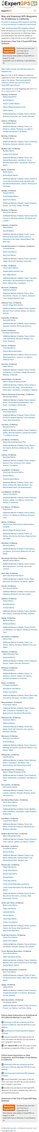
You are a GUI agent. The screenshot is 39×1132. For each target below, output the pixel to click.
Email (34, 1128)
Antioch (6, 313)
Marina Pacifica (8, 852)
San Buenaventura (19, 281)
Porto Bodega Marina (10, 196)
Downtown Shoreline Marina (13, 472)
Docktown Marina (9, 720)
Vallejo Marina (8, 987)
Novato (5, 206)
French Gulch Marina (10, 268)
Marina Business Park (10, 654)
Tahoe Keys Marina (10, 919)
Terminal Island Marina (11, 479)
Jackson (20, 357)
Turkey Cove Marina (10, 692)
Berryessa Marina (9, 427)
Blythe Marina (8, 172)
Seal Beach (22, 160)
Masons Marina (8, 193)
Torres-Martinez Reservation (13, 181)
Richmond (6, 144)
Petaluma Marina (9, 657)
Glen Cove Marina (9, 255)
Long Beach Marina (10, 848)
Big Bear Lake (29, 181)
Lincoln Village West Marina (13, 305)
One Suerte (7, 448)
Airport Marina (8, 601)
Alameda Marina (8, 604)
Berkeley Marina (8, 138)
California (29, 75)
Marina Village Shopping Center (14, 107)
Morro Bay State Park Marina (13, 575)
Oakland (33, 114)
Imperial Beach (26, 239)
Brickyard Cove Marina (11, 738)
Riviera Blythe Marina (10, 175)
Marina (32, 445)
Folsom (15, 296)
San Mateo (28, 218)
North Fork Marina (9, 972)
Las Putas (12, 206)
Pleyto (32, 579)
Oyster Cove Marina (10, 937)
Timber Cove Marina (10, 922)
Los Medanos (14, 515)
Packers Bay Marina (10, 874)
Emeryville (14, 116)
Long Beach (23, 162)
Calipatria (33, 179)
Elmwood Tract (8, 359)
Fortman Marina (8, 608)
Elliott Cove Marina (10, 252)
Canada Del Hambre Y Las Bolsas (15, 131)
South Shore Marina (10, 806)
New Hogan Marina (10, 412)
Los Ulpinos (28, 129)
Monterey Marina (9, 545)
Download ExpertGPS (9, 50)
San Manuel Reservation (11, 184)
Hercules (28, 144)
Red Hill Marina (8, 231)
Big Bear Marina (8, 151)
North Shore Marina (10, 802)
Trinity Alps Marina (9, 881)
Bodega (26, 339)
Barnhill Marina (8, 100)
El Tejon (32, 975)
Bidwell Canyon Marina (11, 560)
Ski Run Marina (8, 915)
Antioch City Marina (10, 494)
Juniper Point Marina (10, 154)
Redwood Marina (9, 723)
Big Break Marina (9, 620)
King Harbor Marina (10, 705)
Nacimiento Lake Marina (11, 688)
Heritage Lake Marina (10, 685)
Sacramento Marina (10, 1002)
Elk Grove (33, 355)
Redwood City (25, 448)
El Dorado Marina (9, 348)
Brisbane (6, 116)
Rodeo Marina (8, 366)
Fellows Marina (8, 476)
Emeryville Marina (9, 320)
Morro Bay (33, 695)
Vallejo (19, 206)
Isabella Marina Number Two (13, 271)
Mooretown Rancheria (15, 339)
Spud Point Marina (9, 200)
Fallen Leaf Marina (9, 908)
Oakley (13, 129)
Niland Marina (8, 227)
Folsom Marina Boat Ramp (12, 351)
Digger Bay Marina (9, 867)
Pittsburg (19, 129)
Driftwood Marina (9, 624)
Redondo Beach (23, 485)
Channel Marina (8, 742)
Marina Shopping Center (12, 836)
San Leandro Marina (10, 787)
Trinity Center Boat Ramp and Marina (16, 884)
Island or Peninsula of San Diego (25, 963)
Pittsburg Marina (9, 670)
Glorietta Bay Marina (10, 397)
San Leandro (22, 116)
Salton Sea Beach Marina (12, 957)
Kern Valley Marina (9, 275)
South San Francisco (15, 729)
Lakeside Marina (9, 912)
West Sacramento (9, 357)
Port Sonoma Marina (10, 588)
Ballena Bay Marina (9, 97)
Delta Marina (7, 509)
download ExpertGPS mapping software (20, 28)
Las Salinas (7, 551)
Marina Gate (7, 639)
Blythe (21, 237)
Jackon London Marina (11, 104)
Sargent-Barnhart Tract (15, 298)
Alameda (14, 144)
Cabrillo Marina (8, 757)
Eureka (32, 893)
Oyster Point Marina (10, 941)
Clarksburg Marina (9, 290)
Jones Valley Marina (10, 870)
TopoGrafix (13, 1128)
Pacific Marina (8, 110)
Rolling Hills (12, 283)
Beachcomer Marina (10, 905)
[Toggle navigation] (34, 11)
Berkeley (31, 116)
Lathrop (17, 311)
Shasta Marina (8, 877)
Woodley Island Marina (11, 333)
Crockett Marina (9, 248)
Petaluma (33, 203)
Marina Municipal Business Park (14, 442)
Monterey (15, 448)
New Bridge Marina (9, 123)
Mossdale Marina (9, 457)
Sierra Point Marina (10, 212)
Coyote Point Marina (10, 821)
